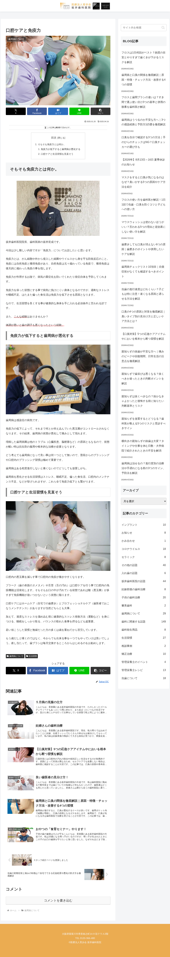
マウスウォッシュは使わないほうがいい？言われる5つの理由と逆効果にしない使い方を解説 (144, 227)
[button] (101, 111)
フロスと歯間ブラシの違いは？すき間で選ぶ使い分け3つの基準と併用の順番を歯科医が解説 (144, 102)
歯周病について (16, 656)
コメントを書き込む (58, 900)
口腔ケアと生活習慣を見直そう (57, 154)
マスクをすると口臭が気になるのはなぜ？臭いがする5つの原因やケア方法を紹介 (144, 182)
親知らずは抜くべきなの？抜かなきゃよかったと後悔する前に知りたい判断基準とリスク (143, 401)
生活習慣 (33, 656)
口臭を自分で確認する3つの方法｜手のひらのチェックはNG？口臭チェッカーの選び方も (144, 142)
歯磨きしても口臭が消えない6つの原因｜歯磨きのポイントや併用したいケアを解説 (144, 249)
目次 (53, 137)
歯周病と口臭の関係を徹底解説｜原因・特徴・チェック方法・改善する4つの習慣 (144, 79)
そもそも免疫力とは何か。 (52, 144)
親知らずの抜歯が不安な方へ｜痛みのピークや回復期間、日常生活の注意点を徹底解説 (143, 356)
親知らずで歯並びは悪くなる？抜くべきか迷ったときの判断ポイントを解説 (143, 378)
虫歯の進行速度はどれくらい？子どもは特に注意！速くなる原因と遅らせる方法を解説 (143, 294)
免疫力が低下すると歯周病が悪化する (60, 149)
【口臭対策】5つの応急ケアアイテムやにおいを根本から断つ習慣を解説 (144, 336)
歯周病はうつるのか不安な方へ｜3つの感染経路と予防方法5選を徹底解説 (144, 122)
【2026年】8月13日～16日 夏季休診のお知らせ (143, 162)
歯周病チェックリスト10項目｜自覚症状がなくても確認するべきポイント (143, 271)
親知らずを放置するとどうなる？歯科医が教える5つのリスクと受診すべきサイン (144, 423)
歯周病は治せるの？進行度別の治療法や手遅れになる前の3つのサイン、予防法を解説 (144, 468)
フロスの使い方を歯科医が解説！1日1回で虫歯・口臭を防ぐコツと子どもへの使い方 (144, 204)
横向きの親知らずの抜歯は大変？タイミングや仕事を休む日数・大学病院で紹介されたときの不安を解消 (143, 446)
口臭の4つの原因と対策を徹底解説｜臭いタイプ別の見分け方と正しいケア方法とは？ (144, 316)
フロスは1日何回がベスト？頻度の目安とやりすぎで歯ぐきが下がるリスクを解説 (144, 57)
